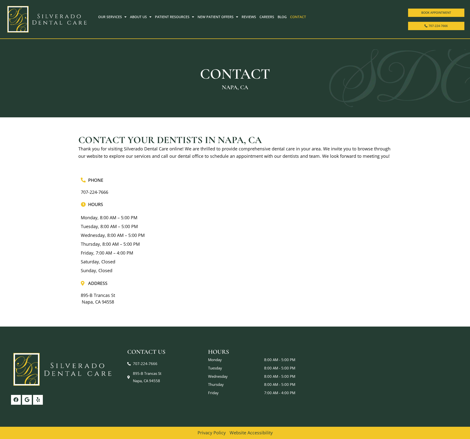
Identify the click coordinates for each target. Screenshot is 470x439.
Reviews (249, 16)
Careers (266, 16)
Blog (282, 16)
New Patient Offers (216, 16)
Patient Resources (172, 16)
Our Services (110, 16)
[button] (98, 298)
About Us (138, 16)
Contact (298, 16)
